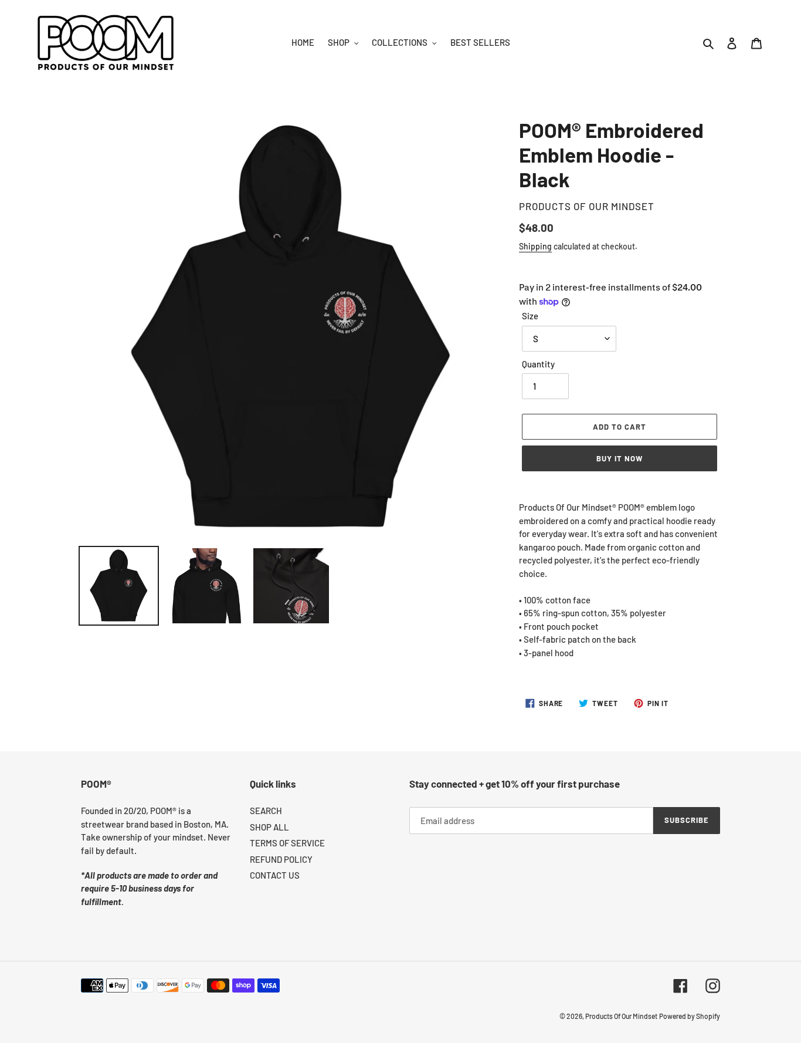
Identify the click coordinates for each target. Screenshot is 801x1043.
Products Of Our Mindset (621, 1016)
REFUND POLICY (281, 859)
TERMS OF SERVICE (287, 843)
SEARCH (266, 810)
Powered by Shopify (689, 1016)
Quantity (538, 364)
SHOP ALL (269, 827)
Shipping (535, 246)
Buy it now (619, 458)
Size (530, 315)
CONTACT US (275, 875)
